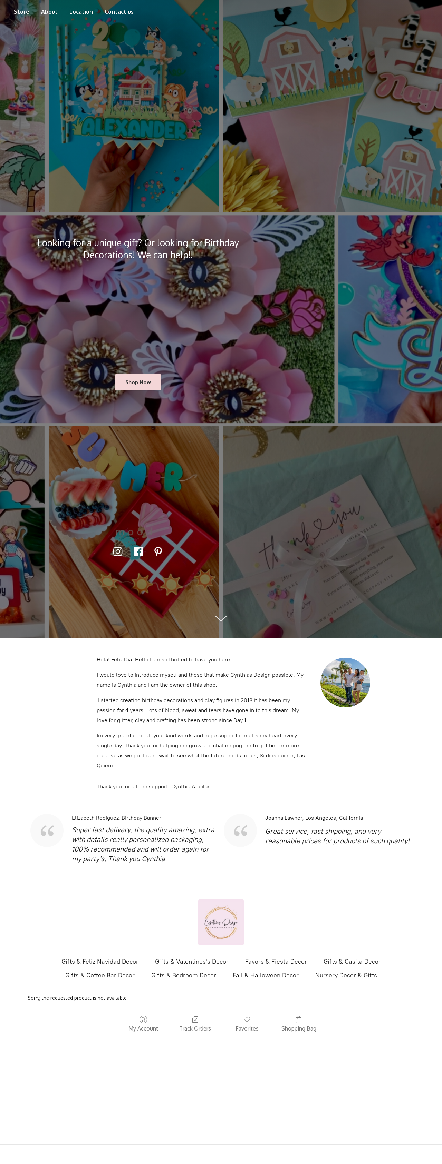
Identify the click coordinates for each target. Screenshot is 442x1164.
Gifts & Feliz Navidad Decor (99, 961)
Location (81, 11)
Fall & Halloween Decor (266, 975)
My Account (143, 1028)
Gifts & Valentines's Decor (192, 961)
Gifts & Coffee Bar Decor (100, 975)
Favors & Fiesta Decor (276, 961)
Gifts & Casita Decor (352, 961)
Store (21, 11)
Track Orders (195, 1028)
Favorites (247, 1028)
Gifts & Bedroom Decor (183, 975)
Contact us (119, 11)
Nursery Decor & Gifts (346, 975)
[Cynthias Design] (221, 922)
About (49, 11)
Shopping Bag (298, 1028)
